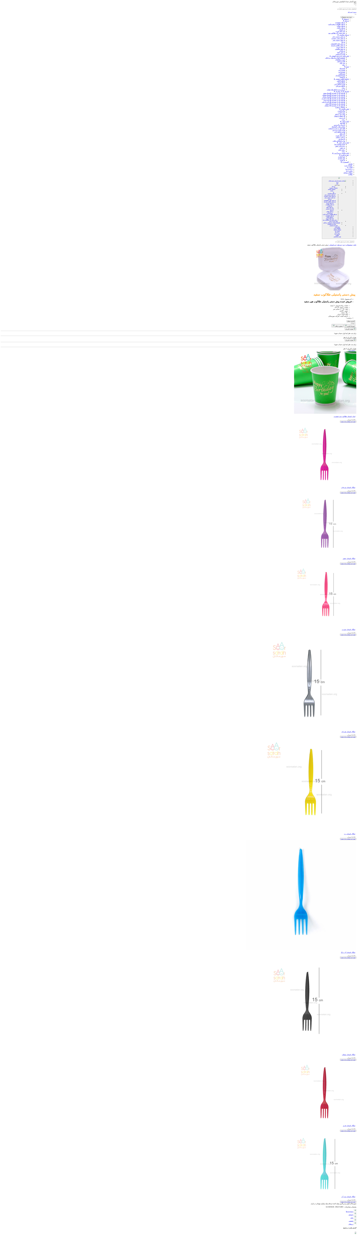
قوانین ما (350, 167)
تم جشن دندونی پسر (329, 197)
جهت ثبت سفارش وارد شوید (348, 421)
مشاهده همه (352, 350)
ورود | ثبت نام (352, 12)
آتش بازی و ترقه (333, 221)
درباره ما (337, 232)
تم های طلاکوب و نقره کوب (330, 214)
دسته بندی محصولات (346, 17)
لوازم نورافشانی (331, 224)
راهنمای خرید (348, 165)
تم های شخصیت (330, 215)
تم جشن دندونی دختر (329, 194)
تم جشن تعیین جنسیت (330, 196)
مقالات (350, 174)
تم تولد (331, 210)
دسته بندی (337, 185)
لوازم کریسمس (330, 208)
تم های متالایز (329, 211)
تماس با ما (349, 171)
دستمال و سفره (333, 188)
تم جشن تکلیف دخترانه (330, 201)
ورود (337, 182)
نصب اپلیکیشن (337, 236)
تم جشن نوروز (330, 203)
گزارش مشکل (351, 321)
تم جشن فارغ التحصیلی (330, 200)
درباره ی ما (349, 169)
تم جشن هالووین (329, 204)
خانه (337, 183)
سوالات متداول (348, 172)
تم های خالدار (329, 217)
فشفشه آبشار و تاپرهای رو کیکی (331, 222)
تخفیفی (350, 164)
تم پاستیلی (330, 213)
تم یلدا (333, 186)
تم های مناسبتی (332, 193)
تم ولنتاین (329, 206)
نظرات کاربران (349, 329)
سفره (331, 190)
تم (333, 192)
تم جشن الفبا (329, 207)
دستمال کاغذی (331, 189)
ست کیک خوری (330, 218)
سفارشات (337, 227)
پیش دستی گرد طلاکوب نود (330, 220)
